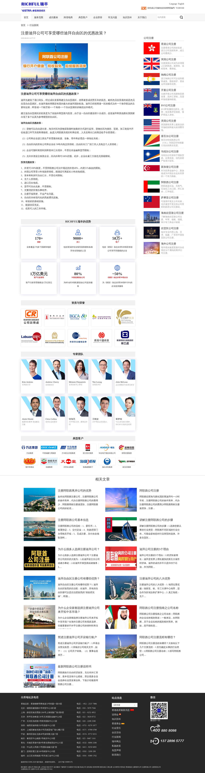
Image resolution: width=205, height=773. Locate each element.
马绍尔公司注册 (170, 151)
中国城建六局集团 (49, 453)
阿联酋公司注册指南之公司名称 (159, 607)
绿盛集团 (49, 467)
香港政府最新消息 (121, 710)
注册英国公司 (156, 767)
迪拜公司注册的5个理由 (154, 549)
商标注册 (37, 767)
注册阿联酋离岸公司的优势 (74, 490)
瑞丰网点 (116, 741)
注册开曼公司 (44, 769)
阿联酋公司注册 (170, 182)
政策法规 (103, 767)
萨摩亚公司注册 (170, 197)
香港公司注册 (168, 44)
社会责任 (116, 728)
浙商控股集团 (127, 453)
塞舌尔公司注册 (170, 136)
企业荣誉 (97, 17)
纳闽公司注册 (168, 74)
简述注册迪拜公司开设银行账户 (77, 637)
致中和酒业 (30, 467)
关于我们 (142, 17)
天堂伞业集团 (68, 467)
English (181, 4)
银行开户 (50, 767)
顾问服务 (24, 767)
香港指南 (129, 767)
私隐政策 (116, 746)
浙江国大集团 (88, 453)
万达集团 (29, 453)
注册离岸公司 (137, 767)
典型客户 (83, 17)
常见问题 (112, 17)
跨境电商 (68, 17)
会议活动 (116, 732)
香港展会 (116, 723)
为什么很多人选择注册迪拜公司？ (79, 549)
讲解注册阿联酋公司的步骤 (156, 519)
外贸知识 (122, 767)
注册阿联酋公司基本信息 (73, 519)
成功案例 (53, 17)
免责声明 (116, 750)
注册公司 (30, 767)
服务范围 (38, 17)
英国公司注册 (168, 59)
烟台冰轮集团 (107, 467)
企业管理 (116, 767)
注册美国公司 (25, 769)
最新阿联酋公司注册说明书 (74, 666)
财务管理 (96, 767)
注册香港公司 (146, 767)
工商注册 (109, 767)
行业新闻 (34, 25)
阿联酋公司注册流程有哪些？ (157, 637)
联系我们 (116, 755)
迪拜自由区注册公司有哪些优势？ (79, 578)
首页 (26, 17)
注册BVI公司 (35, 769)
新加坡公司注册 (170, 166)
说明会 (115, 714)
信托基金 (89, 767)
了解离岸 (63, 767)
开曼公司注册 (168, 90)
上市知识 (44, 767)
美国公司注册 (168, 120)
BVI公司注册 (168, 105)
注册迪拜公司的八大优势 (154, 578)
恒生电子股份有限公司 (107, 453)
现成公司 (83, 767)
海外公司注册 (168, 243)
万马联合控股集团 (68, 453)
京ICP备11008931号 (65, 762)
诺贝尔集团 (126, 467)
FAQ (50, 769)
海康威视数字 (88, 467)
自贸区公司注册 (170, 228)
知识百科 (127, 17)
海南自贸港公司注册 (172, 213)
